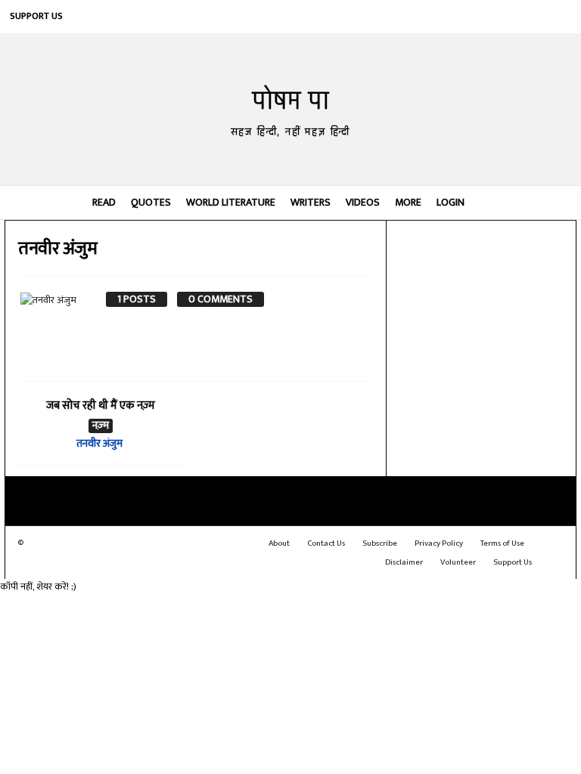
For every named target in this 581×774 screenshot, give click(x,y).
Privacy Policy (439, 543)
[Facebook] (424, 16)
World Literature (230, 202)
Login (450, 202)
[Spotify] (514, 16)
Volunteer (458, 562)
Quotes (151, 202)
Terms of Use (502, 543)
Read (104, 202)
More (408, 202)
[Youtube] (560, 16)
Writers (310, 202)
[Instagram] (446, 16)
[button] (553, 202)
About (279, 543)
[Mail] (469, 16)
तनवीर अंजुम (99, 443)
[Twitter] (537, 16)
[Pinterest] (492, 16)
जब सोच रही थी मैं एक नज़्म (100, 405)
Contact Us (326, 543)
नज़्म (100, 426)
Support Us (36, 16)
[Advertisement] (481, 302)
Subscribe (379, 543)
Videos (363, 202)
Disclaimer (404, 562)
